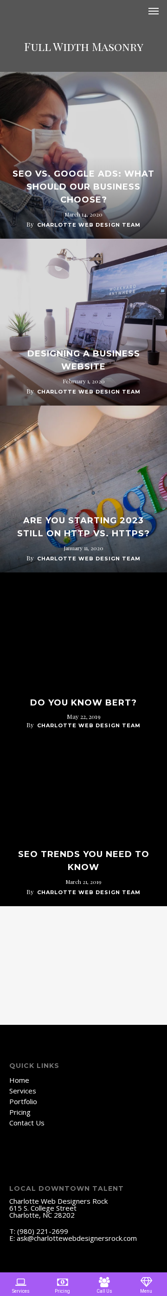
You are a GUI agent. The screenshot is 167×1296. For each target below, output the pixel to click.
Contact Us (27, 1122)
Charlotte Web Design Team (89, 225)
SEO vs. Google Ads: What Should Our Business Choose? (83, 187)
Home (19, 1080)
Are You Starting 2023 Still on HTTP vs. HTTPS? (83, 527)
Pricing (20, 1112)
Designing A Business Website (83, 360)
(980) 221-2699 (42, 1231)
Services (22, 1090)
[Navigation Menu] (153, 11)
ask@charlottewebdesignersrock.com (77, 1238)
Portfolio (23, 1101)
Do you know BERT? (83, 703)
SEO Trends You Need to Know (83, 860)
